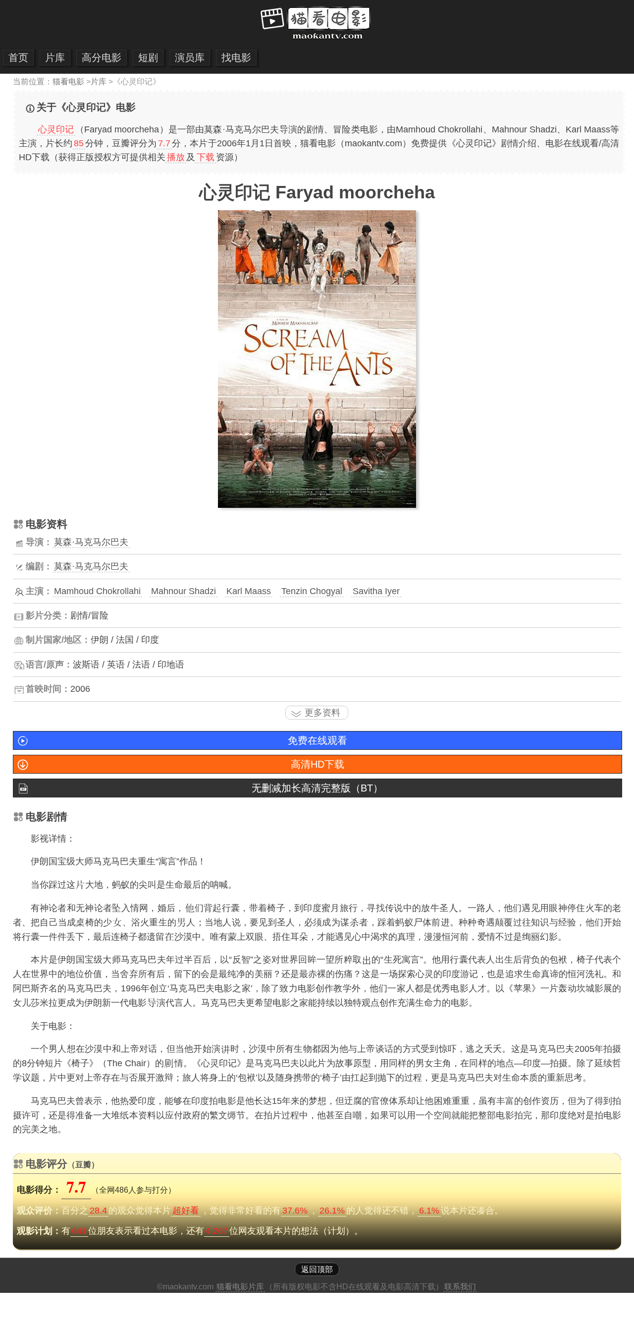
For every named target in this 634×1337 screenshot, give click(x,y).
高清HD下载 (317, 764)
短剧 (148, 57)
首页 (18, 57)
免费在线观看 (317, 740)
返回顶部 (317, 1269)
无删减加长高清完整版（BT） (317, 788)
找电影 (236, 57)
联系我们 (460, 1286)
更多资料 (322, 713)
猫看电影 (68, 81)
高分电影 (101, 57)
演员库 (190, 57)
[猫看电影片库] (317, 40)
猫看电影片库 (240, 1286)
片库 (55, 57)
